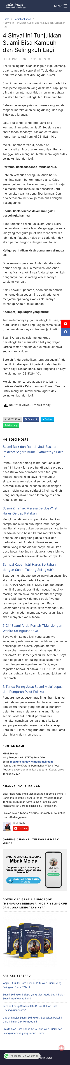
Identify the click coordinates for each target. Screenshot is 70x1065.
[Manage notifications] (61, 1048)
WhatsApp (12, 425)
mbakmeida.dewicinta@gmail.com (31, 761)
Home (6, 18)
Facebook (32, 419)
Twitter (48, 419)
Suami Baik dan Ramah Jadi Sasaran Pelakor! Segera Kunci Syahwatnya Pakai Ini (33, 452)
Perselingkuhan (22, 18)
